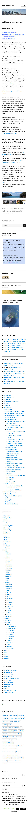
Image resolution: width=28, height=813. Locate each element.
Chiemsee (9, 564)
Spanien (7, 622)
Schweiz (7, 618)
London (7, 582)
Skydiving (6, 650)
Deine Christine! (8, 676)
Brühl (8, 562)
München (9, 574)
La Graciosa (11, 632)
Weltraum (6, 656)
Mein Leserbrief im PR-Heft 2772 (15, 475)
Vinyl (5, 654)
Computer (4, 210)
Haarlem (8, 594)
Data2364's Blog (8, 674)
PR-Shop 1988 (10, 481)
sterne (14, 758)
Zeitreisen (6, 658)
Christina (6, 371)
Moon (19, 733)
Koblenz (8, 570)
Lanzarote (11, 636)
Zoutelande (9, 606)
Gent (7, 556)
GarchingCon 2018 (11, 449)
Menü (23, 5)
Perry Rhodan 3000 (11, 455)
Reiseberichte (14, 211)
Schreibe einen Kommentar (8, 213)
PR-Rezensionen (10, 484)
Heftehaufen (7, 680)
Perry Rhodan (7, 407)
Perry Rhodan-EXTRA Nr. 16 (14, 490)
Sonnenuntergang (8, 755)
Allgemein (20, 208)
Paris (7, 578)
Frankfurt (9, 566)
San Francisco (9, 502)
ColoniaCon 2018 (11, 447)
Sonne (18, 752)
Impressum (7, 399)
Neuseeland (8, 584)
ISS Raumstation (8, 682)
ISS (21, 727)
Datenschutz (7, 395)
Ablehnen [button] (23, 808)
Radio (5, 544)
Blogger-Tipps (8, 517)
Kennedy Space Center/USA (11, 401)
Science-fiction (13, 749)
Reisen (9, 210)
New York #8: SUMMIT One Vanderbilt (15, 343)
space (16, 755)
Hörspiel (7, 546)
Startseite (5, 771)
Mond (14, 733)
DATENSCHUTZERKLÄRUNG (12, 262)
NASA (4, 736)
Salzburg (8, 610)
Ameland (9, 588)
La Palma (10, 634)
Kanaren (8, 624)
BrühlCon (5, 721)
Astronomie (6, 718)
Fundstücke (7, 534)
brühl (22, 718)
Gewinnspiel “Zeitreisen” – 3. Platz (15, 411)
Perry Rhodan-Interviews (13, 469)
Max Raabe (7, 538)
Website (20, 211)
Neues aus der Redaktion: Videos (15, 467)
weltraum (11, 761)
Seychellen (8, 620)
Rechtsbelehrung (8, 742)
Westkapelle (9, 602)
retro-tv (6, 688)
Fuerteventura (12, 626)
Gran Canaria (11, 628)
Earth (11, 721)
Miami (8, 644)
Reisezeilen (7, 686)
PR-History (8, 473)
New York (9, 646)
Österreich (8, 608)
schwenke (20, 745)
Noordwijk (9, 598)
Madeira (8, 614)
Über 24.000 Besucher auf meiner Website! (14, 140)
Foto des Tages (8, 530)
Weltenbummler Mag (10, 690)
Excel (6, 524)
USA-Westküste (8, 494)
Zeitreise (5, 764)
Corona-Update (8, 526)
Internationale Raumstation (11, 727)
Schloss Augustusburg (9, 745)
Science (5, 749)
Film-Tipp (6, 528)
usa (18, 758)
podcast (14, 739)
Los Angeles (8, 500)
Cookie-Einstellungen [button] (9, 808)
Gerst (9, 724)
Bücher (6, 519)
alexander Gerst (7, 715)
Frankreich (8, 576)
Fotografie (7, 532)
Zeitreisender (8, 5)
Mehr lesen (14, 811)
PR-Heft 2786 (10, 477)
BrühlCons (9, 429)
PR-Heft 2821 (10, 479)
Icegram (12, 83)
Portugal (7, 612)
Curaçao (10, 154)
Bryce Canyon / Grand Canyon (13, 496)
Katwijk (8, 596)
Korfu (6, 580)
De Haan (8, 554)
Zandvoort (9, 604)
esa (19, 721)
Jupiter (5, 730)
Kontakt (6, 403)
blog (12, 718)
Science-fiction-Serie (9, 752)
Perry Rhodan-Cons (10, 419)
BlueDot (17, 718)
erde (15, 721)
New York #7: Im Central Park (12, 345)
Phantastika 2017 (10, 471)
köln (15, 730)
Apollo (15, 715)
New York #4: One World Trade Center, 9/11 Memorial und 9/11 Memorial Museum (14, 373)
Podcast (7, 548)
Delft (7, 590)
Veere (8, 600)
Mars (10, 733)
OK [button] (17, 808)
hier (3, 182)
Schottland (8, 616)
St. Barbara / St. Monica (11, 504)
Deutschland (8, 560)
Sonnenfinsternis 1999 (10, 492)
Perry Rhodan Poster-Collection (14, 413)
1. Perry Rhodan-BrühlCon (15, 445)
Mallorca (8, 640)
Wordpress (18, 761)
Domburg (9, 592)
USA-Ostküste (9, 642)
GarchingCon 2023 (9, 397)
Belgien (7, 552)
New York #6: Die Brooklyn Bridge (13, 347)
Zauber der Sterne (9, 692)
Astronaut (21, 715)
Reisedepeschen (8, 684)
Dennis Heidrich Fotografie (11, 678)
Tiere (5, 652)
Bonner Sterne (8, 672)
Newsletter (8, 28)
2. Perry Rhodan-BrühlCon (15, 439)
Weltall (5, 761)
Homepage (18, 210)
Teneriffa (10, 638)
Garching (9, 568)
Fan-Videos (8, 409)
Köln (7, 572)
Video (22, 758)
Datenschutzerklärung (10, 133)
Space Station (7, 758)
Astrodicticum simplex (10, 670)
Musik (5, 540)
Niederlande (8, 586)
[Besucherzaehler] (14, 277)
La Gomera (11, 630)
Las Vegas (8, 498)
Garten (6, 536)
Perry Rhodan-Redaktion (12, 457)
